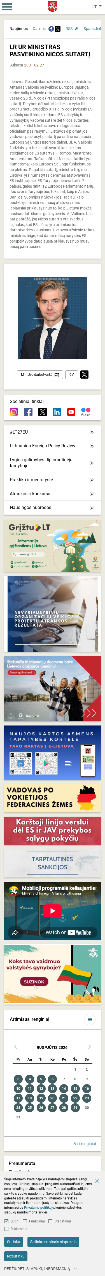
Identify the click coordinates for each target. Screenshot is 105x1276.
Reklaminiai (19, 1229)
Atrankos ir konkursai (31, 493)
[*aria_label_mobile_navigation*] (7, 7)
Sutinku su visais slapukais (53, 1242)
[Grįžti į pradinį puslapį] (52, 6)
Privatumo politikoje (39, 1208)
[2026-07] (16, 1047)
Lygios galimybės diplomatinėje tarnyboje (41, 462)
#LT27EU (19, 432)
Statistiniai (63, 1221)
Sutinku (13, 1242)
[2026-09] (89, 1047)
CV (71, 375)
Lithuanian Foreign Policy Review (42, 445)
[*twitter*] (84, 374)
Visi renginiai (85, 1143)
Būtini (15, 1221)
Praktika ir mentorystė (31, 479)
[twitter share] (57, 28)
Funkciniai (37, 1221)
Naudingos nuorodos (30, 507)
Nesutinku (16, 1256)
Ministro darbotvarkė (36, 375)
